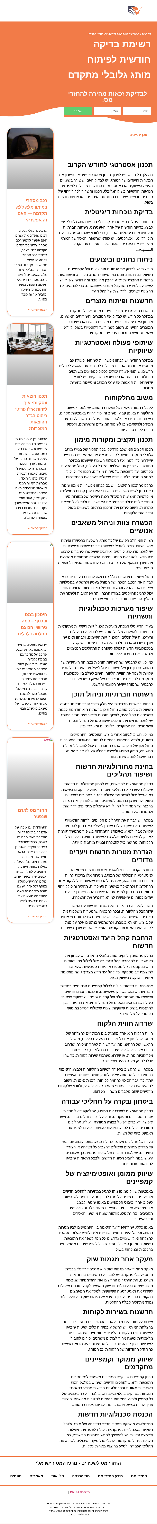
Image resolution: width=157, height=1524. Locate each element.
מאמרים (36, 1476)
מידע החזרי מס (110, 1476)
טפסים (15, 1476)
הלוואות (57, 1476)
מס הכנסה (81, 1476)
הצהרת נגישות (80, 1492)
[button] (78, 10)
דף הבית (146, 34)
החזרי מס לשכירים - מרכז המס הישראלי (78, 1463)
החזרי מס (139, 1476)
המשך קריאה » (37, 309)
